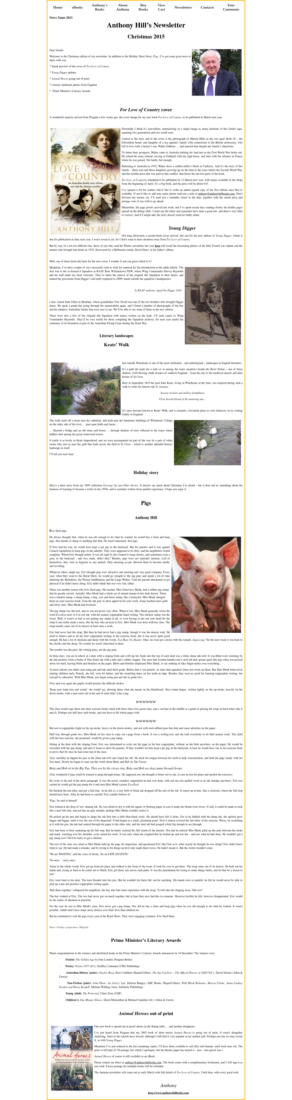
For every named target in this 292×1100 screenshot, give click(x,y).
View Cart (161, 7)
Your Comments (231, 7)
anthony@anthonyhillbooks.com (216, 193)
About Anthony (123, 7)
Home (57, 7)
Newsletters (183, 7)
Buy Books (143, 7)
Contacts (207, 7)
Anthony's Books (99, 7)
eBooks (77, 7)
